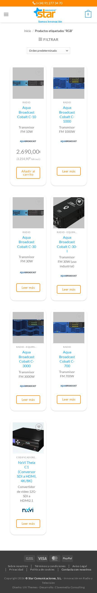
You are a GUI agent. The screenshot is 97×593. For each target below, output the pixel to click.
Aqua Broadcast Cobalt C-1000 (67, 114)
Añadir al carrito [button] (28, 172)
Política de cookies (42, 569)
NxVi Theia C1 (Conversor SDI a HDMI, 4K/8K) (26, 471)
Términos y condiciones (50, 566)
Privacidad (16, 569)
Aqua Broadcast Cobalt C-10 (26, 112)
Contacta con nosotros (76, 569)
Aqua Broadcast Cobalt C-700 (67, 359)
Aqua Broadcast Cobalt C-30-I (67, 244)
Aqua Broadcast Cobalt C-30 (26, 242)
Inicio (27, 31)
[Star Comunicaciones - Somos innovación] (45, 13)
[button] (6, 14)
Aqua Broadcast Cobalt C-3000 (27, 359)
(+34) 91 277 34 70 (49, 3)
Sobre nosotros (18, 566)
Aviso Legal (79, 566)
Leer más (68, 171)
